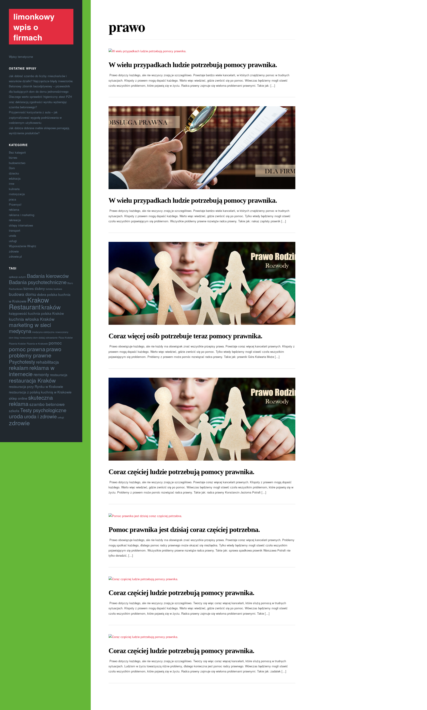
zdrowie (14, 251)
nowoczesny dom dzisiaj (32, 337)
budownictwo (17, 163)
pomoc (55, 343)
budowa (58, 289)
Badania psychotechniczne (37, 281)
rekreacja (15, 220)
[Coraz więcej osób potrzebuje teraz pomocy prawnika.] (202, 283)
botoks (49, 289)
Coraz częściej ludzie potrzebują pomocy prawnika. (181, 472)
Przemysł (15, 204)
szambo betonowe (47, 404)
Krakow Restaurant (29, 303)
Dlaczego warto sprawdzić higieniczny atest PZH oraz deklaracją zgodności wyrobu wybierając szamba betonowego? (40, 101)
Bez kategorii (17, 152)
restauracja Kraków (32, 380)
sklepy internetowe (21, 225)
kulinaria (14, 189)
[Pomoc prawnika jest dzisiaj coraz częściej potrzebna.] (202, 515)
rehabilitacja (47, 362)
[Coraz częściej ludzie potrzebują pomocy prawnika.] (202, 419)
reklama (14, 209)
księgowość (18, 313)
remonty (41, 374)
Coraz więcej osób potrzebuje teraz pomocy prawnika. (185, 336)
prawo (53, 349)
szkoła (14, 410)
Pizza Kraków (65, 337)
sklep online (18, 398)
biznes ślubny (34, 288)
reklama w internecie (31, 371)
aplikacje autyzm (17, 277)
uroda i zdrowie (40, 416)
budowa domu (22, 294)
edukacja (14, 178)
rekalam (18, 367)
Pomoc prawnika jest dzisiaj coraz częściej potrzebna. (184, 529)
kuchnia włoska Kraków (31, 319)
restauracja (58, 374)
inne (11, 183)
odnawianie (52, 337)
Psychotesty (22, 361)
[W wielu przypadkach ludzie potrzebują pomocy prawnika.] (202, 51)
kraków (51, 307)
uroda (12, 235)
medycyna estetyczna (43, 332)
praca (12, 199)
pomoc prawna (27, 349)
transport (14, 230)
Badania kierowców (48, 275)
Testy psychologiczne (43, 409)
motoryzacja (17, 194)
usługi (13, 241)
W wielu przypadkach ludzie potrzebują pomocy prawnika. (193, 65)
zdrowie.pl (15, 256)
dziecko (14, 173)
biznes (13, 157)
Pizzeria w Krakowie (37, 343)
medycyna (20, 330)
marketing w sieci (30, 325)
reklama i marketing (21, 215)
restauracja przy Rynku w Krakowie (36, 386)
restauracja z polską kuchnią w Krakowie (40, 391)
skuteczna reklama (31, 400)
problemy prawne (30, 355)
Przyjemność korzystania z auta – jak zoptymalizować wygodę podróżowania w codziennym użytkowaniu (35, 117)
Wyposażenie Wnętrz (22, 246)
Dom (12, 168)
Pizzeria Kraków (17, 343)
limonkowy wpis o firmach (33, 26)
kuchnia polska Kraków (46, 313)
